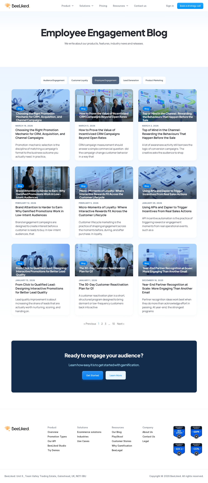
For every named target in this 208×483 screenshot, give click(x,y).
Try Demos (54, 450)
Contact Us (149, 436)
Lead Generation (131, 80)
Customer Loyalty (79, 80)
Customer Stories (121, 441)
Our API (52, 441)
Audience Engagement (54, 80)
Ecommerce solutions (89, 432)
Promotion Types (57, 436)
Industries (83, 436)
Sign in (170, 5)
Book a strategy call (190, 5)
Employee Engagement (106, 80)
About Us (148, 432)
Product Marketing (154, 80)
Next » (120, 323)
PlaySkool (117, 436)
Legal (146, 441)
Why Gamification (122, 445)
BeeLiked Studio (57, 445)
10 (113, 323)
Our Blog (117, 432)
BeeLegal (117, 450)
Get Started (92, 375)
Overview (53, 432)
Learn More (116, 375)
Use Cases (83, 441)
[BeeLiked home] (17, 6)
